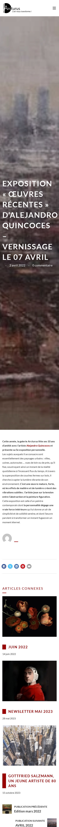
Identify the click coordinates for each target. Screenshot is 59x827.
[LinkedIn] (16, 566)
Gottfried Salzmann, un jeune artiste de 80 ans (32, 781)
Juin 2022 (18, 647)
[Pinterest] (22, 566)
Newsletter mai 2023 (30, 711)
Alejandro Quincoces (38, 445)
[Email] (29, 566)
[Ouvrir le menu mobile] (54, 8)
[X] (10, 566)
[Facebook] (4, 566)
